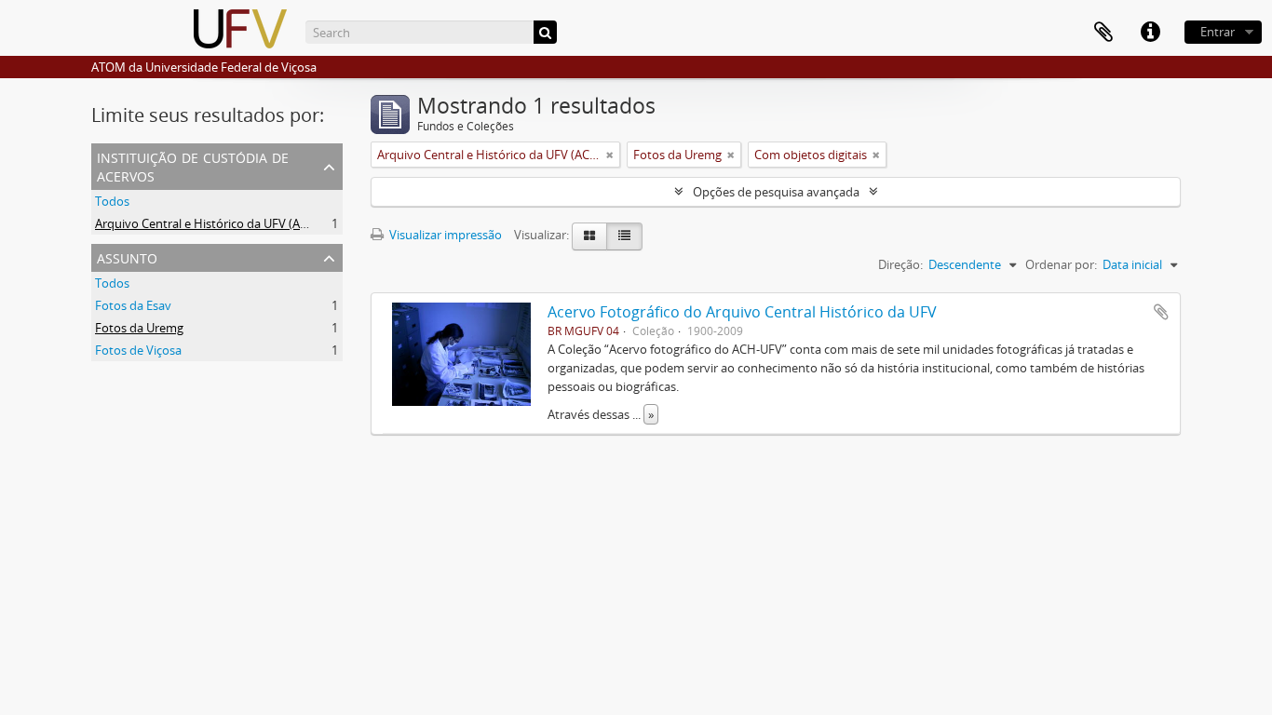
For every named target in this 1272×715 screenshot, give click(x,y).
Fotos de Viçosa (138, 350)
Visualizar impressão (444, 234)
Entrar (1217, 31)
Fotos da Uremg (139, 327)
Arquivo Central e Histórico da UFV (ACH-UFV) (220, 223)
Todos (112, 201)
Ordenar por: (1061, 264)
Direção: (900, 264)
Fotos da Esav (133, 305)
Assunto (127, 256)
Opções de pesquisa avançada (776, 191)
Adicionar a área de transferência (1161, 312)
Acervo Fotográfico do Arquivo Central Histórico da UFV (742, 312)
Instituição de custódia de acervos (193, 165)
